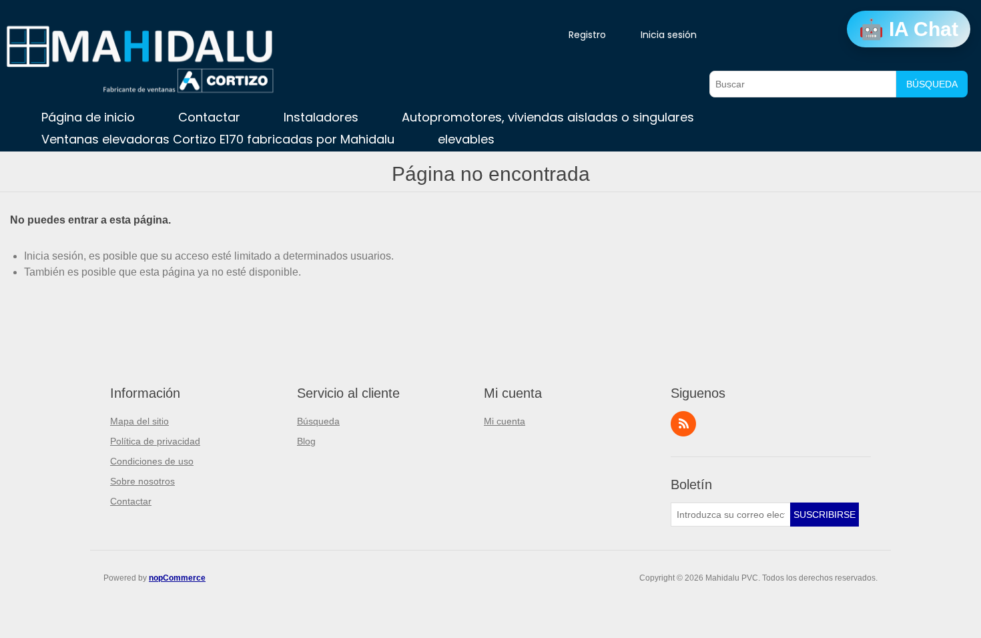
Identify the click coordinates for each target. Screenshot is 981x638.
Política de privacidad (155, 441)
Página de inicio (88, 117)
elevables (466, 139)
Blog (306, 441)
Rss (683, 423)
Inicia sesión (669, 34)
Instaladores (321, 117)
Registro (587, 34)
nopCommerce (177, 578)
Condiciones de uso (152, 461)
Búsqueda (932, 84)
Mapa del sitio (139, 421)
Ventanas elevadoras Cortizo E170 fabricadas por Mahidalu (217, 139)
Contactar (209, 117)
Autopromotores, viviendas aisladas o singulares (548, 117)
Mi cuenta (504, 421)
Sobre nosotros (142, 481)
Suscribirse (824, 514)
